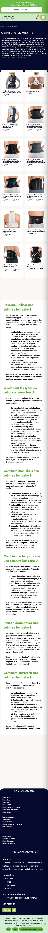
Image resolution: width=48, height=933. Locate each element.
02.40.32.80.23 (30, 2)
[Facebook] (4, 910)
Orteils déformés (7, 822)
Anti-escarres (6, 819)
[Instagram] (9, 910)
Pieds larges (6, 797)
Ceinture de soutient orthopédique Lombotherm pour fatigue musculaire (11, 161)
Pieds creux (6, 802)
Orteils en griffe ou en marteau (12, 824)
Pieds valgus (6, 812)
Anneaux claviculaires (33, 91)
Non (15, 929)
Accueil (2, 26)
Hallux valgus (6, 836)
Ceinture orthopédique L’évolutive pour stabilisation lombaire (12, 196)
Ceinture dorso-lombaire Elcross (34, 265)
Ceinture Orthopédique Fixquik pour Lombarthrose (35, 230)
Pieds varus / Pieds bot (10, 810)
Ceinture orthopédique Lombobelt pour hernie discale (34, 196)
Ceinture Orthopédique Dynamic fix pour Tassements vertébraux (10, 266)
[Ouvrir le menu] (43, 17)
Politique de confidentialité (31, 929)
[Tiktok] (14, 910)
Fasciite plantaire (8, 817)
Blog (9, 882)
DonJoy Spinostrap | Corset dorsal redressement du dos (11, 92)
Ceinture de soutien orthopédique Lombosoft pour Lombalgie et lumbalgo (36, 161)
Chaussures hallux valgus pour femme (22, 898)
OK (8, 929)
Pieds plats (6, 800)
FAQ (9, 888)
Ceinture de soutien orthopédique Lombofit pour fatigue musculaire (34, 126)
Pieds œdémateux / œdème (11, 807)
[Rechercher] (44, 9)
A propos (11, 885)
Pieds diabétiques (8, 841)
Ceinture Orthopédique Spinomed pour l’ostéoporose (10, 126)
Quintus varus (7, 827)
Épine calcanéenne (8, 843)
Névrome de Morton (9, 839)
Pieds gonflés (6, 805)
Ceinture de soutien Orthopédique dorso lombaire (9, 231)
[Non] (45, 924)
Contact (10, 879)
